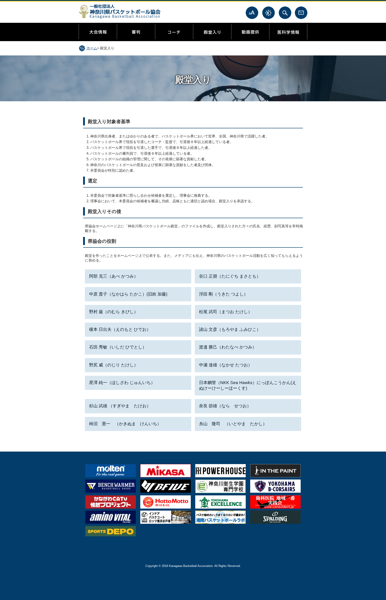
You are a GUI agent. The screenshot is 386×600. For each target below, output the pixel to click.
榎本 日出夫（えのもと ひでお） (120, 329)
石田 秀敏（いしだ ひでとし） (118, 347)
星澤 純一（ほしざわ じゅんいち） (122, 382)
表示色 (268, 12)
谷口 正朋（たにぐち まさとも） (230, 276)
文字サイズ (252, 12)
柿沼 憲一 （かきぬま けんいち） (125, 423)
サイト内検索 (285, 12)
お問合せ (301, 12)
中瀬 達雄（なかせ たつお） (225, 365)
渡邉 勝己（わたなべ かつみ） (227, 347)
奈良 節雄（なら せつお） (225, 406)
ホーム (91, 48)
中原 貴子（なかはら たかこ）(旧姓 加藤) (128, 294)
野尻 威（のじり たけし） (113, 365)
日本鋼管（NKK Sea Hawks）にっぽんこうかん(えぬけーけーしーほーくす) (247, 385)
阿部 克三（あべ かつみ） (113, 276)
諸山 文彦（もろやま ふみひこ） (230, 329)
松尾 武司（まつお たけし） (225, 311)
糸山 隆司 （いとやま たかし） (233, 423)
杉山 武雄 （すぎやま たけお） (120, 406)
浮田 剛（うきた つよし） (223, 294)
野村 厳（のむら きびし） (113, 311)
